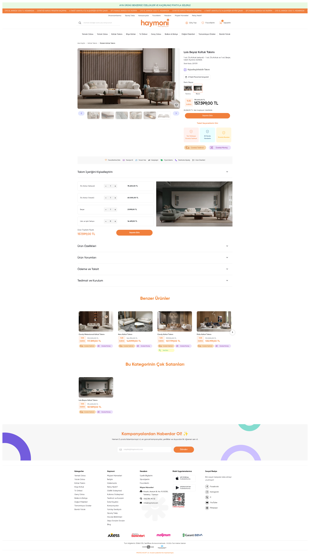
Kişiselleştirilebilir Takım (199, 70)
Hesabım (167, 15)
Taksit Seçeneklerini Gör (207, 123)
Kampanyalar (143, 15)
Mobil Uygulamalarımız (182, 471)
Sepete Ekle (207, 116)
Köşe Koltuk (79, 487)
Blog (109, 524)
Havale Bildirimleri (114, 517)
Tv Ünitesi (78, 491)
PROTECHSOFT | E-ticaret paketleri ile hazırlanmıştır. (155, 553)
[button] (191, 23)
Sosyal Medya (211, 471)
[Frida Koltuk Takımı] (214, 321)
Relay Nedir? (197, 15)
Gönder (184, 449)
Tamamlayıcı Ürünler (82, 506)
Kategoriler (79, 471)
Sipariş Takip (130, 15)
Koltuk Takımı (79, 483)
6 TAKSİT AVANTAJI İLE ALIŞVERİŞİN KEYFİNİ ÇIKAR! (55, 11)
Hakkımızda (112, 483)
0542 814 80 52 (149, 499)
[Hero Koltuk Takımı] (135, 321)
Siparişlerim (145, 479)
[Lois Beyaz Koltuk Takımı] (96, 387)
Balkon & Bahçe (80, 498)
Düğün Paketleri (81, 502)
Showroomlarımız (114, 15)
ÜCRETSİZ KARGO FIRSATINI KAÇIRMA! (18, 11)
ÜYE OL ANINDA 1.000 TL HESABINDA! (121, 11)
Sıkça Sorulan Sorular (116, 521)
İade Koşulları (112, 502)
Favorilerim (156, 15)
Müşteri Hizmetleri (181, 15)
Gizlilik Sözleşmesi (114, 491)
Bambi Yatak (79, 509)
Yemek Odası (80, 476)
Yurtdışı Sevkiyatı (114, 509)
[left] (77, 332)
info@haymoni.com (151, 503)
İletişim (110, 479)
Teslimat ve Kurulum (115, 498)
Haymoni (111, 471)
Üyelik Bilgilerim (146, 476)
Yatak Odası (79, 479)
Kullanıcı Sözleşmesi (115, 494)
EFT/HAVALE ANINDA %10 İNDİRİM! (90, 11)
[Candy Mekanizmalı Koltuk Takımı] (96, 321)
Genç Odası (79, 494)
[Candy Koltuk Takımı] (174, 321)
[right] (232, 332)
